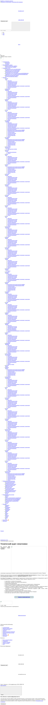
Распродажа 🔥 (6, 519)
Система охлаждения (11, 133)
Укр (3, 33)
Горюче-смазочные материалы (9, 481)
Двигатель (9, 80)
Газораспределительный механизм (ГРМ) (15, 131)
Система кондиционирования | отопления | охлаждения (18, 85)
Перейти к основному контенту (6, 0)
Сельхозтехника (6, 61)
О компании (5, 640)
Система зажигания (11, 135)
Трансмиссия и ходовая (12, 83)
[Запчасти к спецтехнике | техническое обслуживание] (6, 604)
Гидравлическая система (12, 81)
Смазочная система (11, 134)
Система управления (11, 84)
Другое (8, 88)
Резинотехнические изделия (8, 494)
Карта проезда (3, 685)
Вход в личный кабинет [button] (7, 639)
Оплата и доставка (6, 642)
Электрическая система (12, 82)
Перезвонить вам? (4, 21)
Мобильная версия (22, 615)
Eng (3, 34)
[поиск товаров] (21, 26)
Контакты (5, 521)
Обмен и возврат (6, 643)
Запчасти (4, 77)
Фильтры (4, 504)
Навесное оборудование (7, 64)
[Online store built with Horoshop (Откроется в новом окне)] (21, 624)
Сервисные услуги (6, 68)
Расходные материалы (11, 87)
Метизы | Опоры (10, 364)
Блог (4, 644)
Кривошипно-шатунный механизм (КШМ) (16, 130)
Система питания (10, 132)
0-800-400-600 (21, 19)
